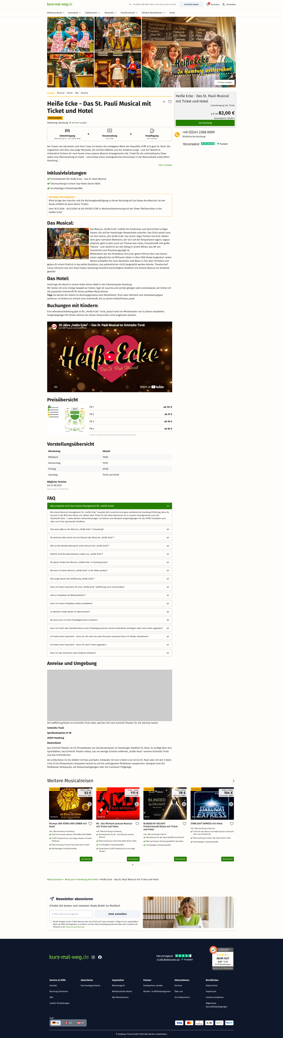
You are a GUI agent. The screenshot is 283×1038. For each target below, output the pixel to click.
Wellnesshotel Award (122, 991)
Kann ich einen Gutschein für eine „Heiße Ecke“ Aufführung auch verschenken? (87, 587)
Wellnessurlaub (54, 12)
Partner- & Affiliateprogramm (157, 991)
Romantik (109, 12)
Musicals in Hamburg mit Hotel (81, 879)
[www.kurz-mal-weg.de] (59, 4)
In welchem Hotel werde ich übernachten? (70, 611)
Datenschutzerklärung (75, 927)
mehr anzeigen (165, 165)
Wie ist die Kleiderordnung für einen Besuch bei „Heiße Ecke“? (79, 546)
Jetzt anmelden (117, 914)
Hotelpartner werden (153, 985)
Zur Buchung (205, 122)
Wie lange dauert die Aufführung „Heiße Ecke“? (72, 579)
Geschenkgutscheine (90, 985)
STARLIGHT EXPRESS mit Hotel (206, 823)
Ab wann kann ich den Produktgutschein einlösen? (73, 620)
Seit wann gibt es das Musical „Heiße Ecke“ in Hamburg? (76, 529)
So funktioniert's (182, 997)
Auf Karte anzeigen (79, 123)
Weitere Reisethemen (152, 12)
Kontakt (53, 985)
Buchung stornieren (59, 991)
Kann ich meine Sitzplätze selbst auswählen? (71, 603)
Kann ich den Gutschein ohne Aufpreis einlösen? (73, 653)
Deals (172, 12)
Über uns (179, 991)
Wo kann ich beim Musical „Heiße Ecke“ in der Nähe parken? (78, 570)
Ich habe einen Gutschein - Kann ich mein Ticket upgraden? (78, 644)
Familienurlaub (128, 12)
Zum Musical (86, 859)
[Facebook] (100, 957)
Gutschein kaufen (191, 4)
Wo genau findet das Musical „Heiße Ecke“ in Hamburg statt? (79, 562)
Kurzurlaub (73, 12)
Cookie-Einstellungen (59, 1003)
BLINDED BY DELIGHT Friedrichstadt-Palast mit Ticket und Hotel (160, 826)
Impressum (211, 991)
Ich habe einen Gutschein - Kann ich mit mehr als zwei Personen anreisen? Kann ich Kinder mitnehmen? (99, 636)
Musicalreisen (54, 879)
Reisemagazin (118, 985)
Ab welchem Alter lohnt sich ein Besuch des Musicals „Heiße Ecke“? (82, 537)
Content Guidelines (215, 997)
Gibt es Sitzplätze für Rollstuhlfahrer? (67, 595)
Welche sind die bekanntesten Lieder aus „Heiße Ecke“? (76, 554)
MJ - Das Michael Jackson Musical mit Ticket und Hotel (114, 825)
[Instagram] (93, 957)
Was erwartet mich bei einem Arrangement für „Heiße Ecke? (82, 506)
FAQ (51, 997)
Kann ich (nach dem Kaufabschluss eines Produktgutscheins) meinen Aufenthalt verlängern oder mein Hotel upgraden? (106, 628)
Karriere (178, 985)
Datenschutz (211, 985)
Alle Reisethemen (120, 997)
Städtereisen (91, 12)
